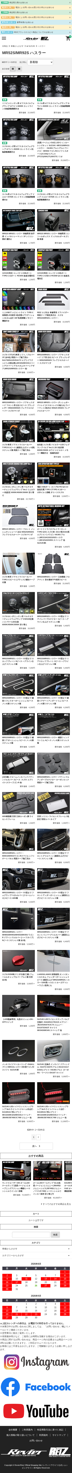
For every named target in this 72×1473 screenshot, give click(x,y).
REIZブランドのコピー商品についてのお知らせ (33, 32)
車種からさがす (17, 46)
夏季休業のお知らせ (25, 22)
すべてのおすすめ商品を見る (57, 1204)
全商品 (5, 46)
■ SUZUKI (31, 46)
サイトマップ (58, 1435)
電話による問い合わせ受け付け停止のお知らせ (34, 7)
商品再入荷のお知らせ (18, 3)
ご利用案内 (27, 1429)
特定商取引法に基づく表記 (50, 1429)
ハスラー (41, 46)
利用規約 (43, 1435)
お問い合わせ (36, 1440)
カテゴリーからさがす (13, 1255)
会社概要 (13, 1429)
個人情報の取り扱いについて (20, 1435)
